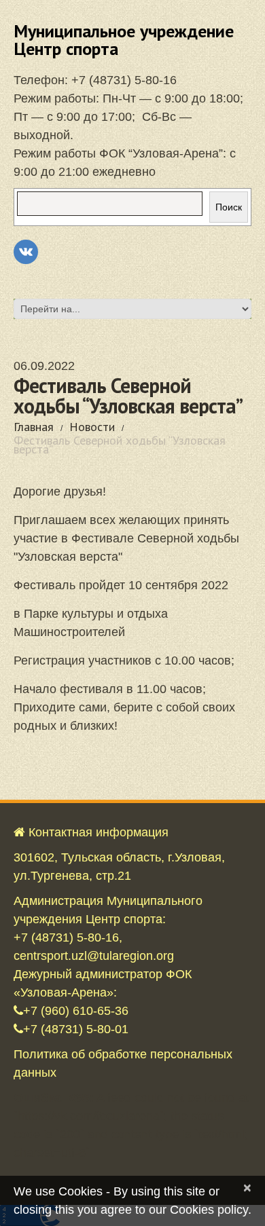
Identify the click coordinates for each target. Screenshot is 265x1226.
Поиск (228, 207)
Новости (92, 426)
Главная (34, 426)
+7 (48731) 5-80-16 (124, 80)
